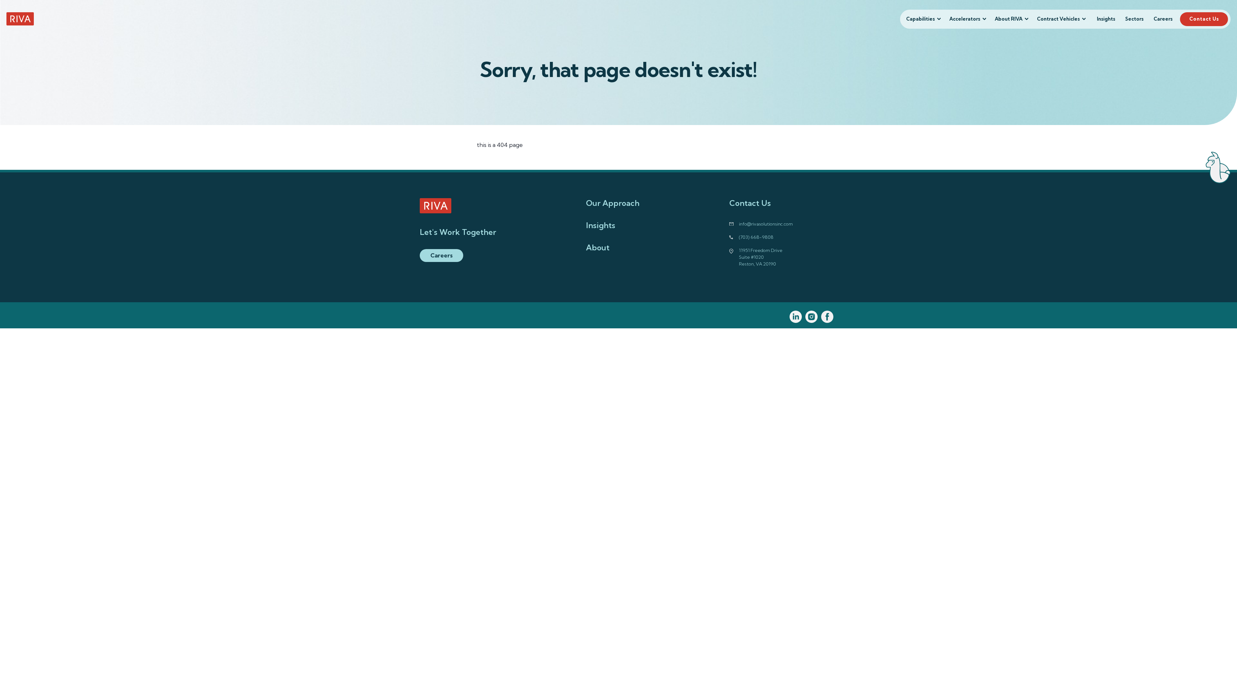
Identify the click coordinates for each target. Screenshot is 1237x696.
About (597, 247)
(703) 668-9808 (756, 237)
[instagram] (811, 317)
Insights (1106, 19)
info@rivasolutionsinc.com (766, 224)
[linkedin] (796, 317)
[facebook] (827, 317)
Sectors (1134, 19)
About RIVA (1008, 19)
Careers (1163, 19)
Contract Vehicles (1058, 19)
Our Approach (612, 203)
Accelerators (964, 19)
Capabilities (920, 19)
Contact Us (1204, 19)
